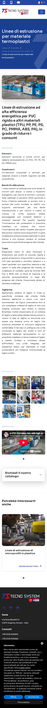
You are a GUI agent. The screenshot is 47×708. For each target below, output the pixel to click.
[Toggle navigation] (41, 11)
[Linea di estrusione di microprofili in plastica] (23, 530)
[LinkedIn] (4, 607)
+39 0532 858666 (10, 638)
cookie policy (24, 668)
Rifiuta (13, 697)
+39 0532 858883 (10, 634)
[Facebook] (11, 607)
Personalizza (23, 702)
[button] (23, 459)
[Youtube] (17, 607)
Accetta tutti (33, 697)
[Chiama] (4, 2)
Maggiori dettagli (28, 566)
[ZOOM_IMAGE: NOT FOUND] (9, 382)
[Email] (19, 2)
